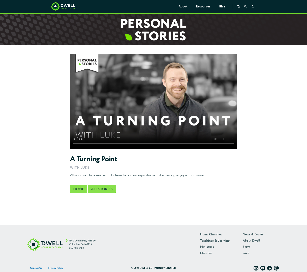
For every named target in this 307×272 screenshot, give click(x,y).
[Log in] (252, 6)
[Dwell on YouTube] (262, 269)
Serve (246, 247)
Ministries (207, 247)
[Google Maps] (67, 244)
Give (222, 6)
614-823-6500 (76, 248)
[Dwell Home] (45, 244)
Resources (203, 6)
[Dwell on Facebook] (269, 269)
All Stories (102, 189)
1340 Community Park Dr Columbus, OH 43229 (82, 242)
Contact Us (36, 268)
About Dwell (251, 240)
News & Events (253, 234)
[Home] (63, 6)
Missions (206, 253)
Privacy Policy (55, 268)
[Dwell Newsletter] (256, 269)
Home (78, 189)
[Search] (245, 6)
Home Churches (211, 234)
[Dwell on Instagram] (276, 269)
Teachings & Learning (215, 240)
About (183, 6)
